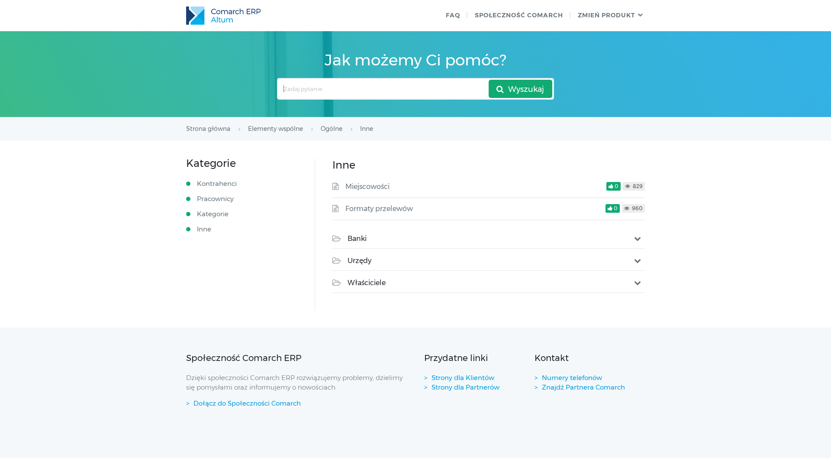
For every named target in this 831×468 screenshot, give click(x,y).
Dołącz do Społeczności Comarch (247, 403)
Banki (357, 238)
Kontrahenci (217, 183)
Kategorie (213, 214)
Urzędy (359, 261)
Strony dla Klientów (463, 378)
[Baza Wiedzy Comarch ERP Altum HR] (223, 15)
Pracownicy (215, 199)
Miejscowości (367, 186)
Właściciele (367, 283)
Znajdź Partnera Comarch (583, 387)
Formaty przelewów (379, 209)
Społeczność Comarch (519, 15)
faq (453, 15)
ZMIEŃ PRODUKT (606, 15)
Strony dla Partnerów (465, 387)
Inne (204, 229)
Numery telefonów (572, 378)
